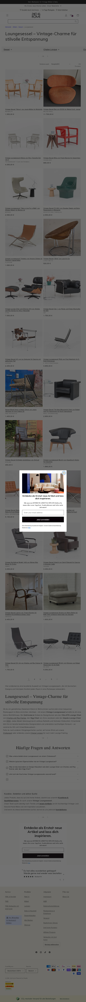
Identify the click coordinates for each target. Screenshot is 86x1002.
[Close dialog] (64, 473)
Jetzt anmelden (43, 519)
